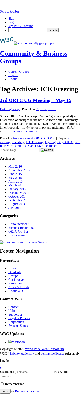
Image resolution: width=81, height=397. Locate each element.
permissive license (52, 353)
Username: (7, 371)
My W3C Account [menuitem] (20, 26)
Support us (15, 314)
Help (11, 310)
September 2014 (19, 200)
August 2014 (16, 204)
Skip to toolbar (9, 11)
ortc (77, 142)
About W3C (16, 291)
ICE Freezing (34, 142)
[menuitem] (44, 30)
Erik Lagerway (10, 109)
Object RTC (65, 142)
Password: (61, 371)
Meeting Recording (21, 227)
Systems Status (18, 325)
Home (12, 268)
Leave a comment (46, 146)
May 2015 (15, 177)
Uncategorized (17, 235)
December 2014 (18, 192)
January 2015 (17, 189)
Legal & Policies (19, 318)
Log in (5, 391)
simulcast (21, 146)
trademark (27, 353)
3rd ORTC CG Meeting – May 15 (35, 100)
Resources (15, 283)
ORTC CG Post (44, 138)
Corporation (16, 322)
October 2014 (17, 196)
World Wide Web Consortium (44, 349)
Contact (13, 307)
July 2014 (14, 207)
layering (50, 142)
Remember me (14, 384)
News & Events (18, 287)
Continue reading (24, 131)
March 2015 (16, 185)
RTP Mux (6, 146)
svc (30, 146)
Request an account (27, 391)
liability (15, 353)
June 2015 (15, 174)
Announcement (23, 138)
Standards (14, 272)
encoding (18, 142)
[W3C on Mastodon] (16, 342)
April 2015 (15, 181)
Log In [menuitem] (12, 22)
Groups (13, 276)
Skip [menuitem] (11, 18)
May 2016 (15, 166)
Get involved (16, 279)
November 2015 (19, 170)
